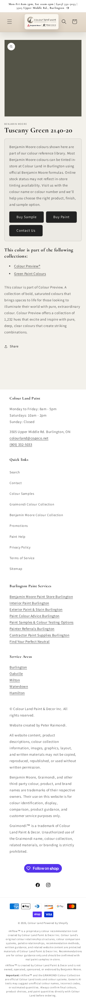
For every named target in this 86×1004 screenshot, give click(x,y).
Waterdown (19, 686)
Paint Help (18, 536)
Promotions (19, 526)
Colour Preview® (27, 266)
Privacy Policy (20, 547)
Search (15, 472)
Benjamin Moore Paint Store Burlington (41, 596)
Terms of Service (22, 558)
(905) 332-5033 (21, 444)
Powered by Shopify (55, 923)
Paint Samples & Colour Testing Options (42, 622)
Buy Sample (26, 217)
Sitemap (16, 569)
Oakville (16, 673)
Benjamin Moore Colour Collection (36, 515)
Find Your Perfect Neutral (30, 641)
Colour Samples (22, 493)
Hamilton (17, 693)
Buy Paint (61, 217)
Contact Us (25, 230)
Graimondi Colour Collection (32, 504)
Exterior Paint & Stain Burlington (36, 609)
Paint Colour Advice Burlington (34, 616)
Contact (16, 483)
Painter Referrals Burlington (32, 628)
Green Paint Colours (30, 273)
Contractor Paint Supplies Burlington (40, 635)
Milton (15, 680)
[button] (9, 21)
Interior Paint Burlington (29, 603)
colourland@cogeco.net (29, 438)
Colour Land (35, 923)
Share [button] (14, 346)
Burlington (18, 667)
